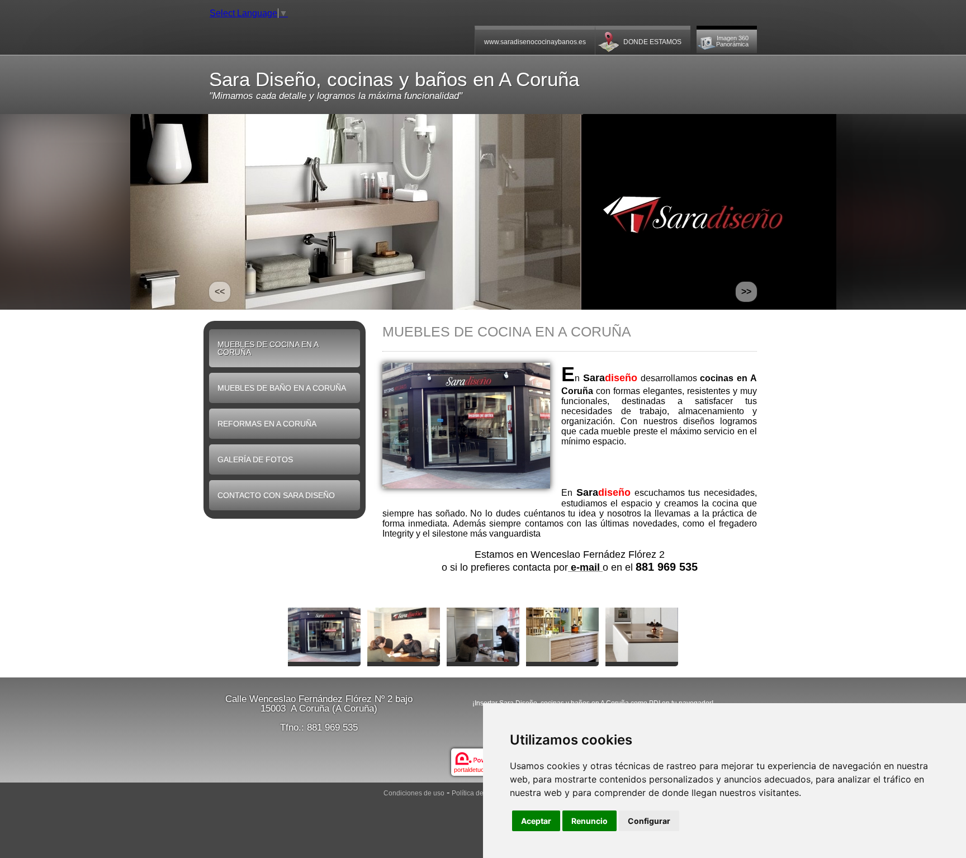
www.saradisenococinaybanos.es (535, 42)
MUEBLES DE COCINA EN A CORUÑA (268, 348)
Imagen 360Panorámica (732, 41)
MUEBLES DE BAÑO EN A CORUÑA (281, 387)
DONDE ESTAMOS (652, 42)
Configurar (649, 821)
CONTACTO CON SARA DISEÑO (276, 495)
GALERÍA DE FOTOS (255, 459)
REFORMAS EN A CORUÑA (266, 423)
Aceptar (536, 821)
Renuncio (589, 821)
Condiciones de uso (413, 793)
